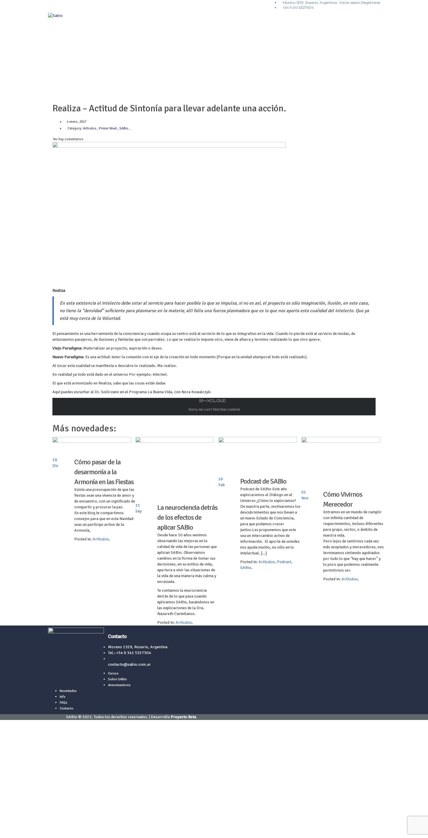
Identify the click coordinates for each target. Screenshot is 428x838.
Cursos (113, 673)
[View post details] (91, 447)
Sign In (44, 829)
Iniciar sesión (350, 2)
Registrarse (370, 2)
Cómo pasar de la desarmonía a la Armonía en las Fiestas (104, 472)
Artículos (101, 539)
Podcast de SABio (263, 481)
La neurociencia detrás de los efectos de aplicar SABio (187, 517)
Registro (31, 829)
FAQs (63, 702)
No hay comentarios (67, 139)
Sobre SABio (117, 679)
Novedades (68, 691)
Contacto (66, 708)
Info (63, 697)
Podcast (284, 561)
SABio (245, 567)
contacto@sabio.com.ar (129, 664)
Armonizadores (119, 685)
